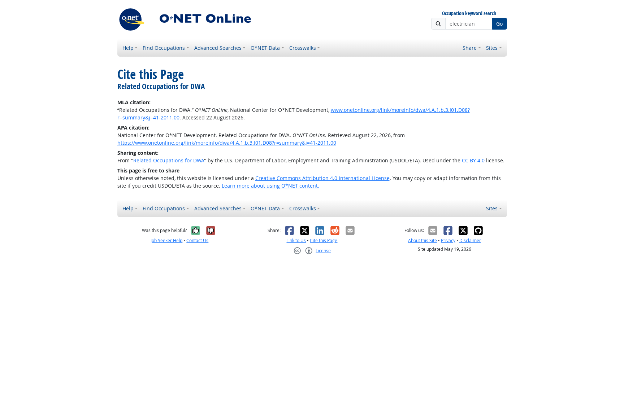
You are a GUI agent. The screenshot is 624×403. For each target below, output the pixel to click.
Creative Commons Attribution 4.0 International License (322, 178)
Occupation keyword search (469, 13)
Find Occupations (164, 47)
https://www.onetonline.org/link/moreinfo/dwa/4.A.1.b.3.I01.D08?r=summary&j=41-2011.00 (226, 142)
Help (128, 47)
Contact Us (197, 240)
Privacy (448, 240)
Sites (492, 47)
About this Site (422, 240)
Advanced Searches (218, 47)
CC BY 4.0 (473, 160)
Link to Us (296, 240)
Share (470, 47)
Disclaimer (470, 240)
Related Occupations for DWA (168, 160)
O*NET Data (265, 47)
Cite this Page (323, 240)
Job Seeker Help (166, 240)
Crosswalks (302, 47)
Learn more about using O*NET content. (270, 185)
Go (499, 23)
